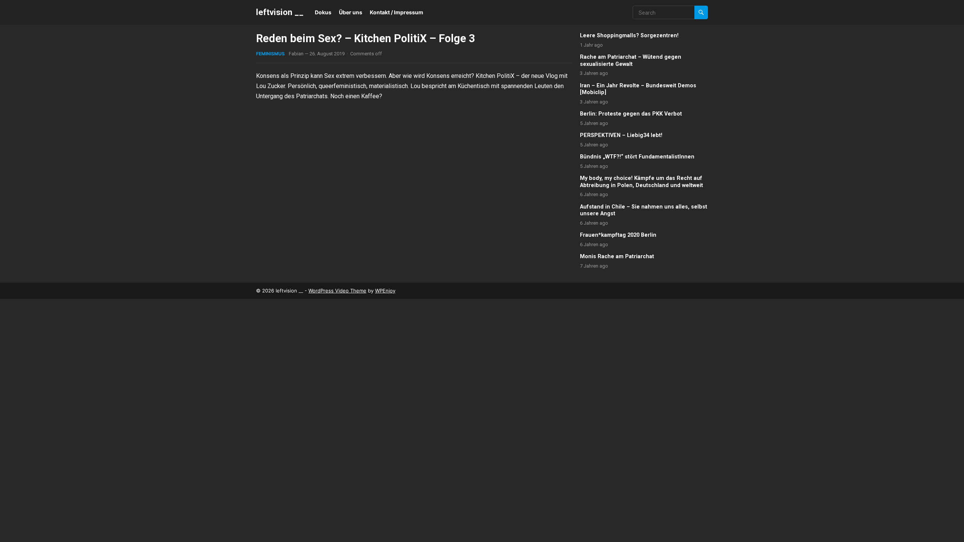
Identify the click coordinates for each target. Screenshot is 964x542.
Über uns (350, 12)
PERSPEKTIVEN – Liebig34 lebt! (621, 135)
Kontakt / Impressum (396, 12)
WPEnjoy (385, 291)
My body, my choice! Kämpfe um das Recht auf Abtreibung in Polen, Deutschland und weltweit (641, 182)
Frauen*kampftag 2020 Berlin (618, 235)
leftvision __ (280, 12)
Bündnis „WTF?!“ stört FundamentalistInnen (637, 157)
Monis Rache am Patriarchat (617, 256)
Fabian (296, 53)
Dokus (323, 12)
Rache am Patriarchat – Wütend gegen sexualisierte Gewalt (630, 60)
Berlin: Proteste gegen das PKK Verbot (631, 114)
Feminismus (270, 53)
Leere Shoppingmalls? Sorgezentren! (629, 35)
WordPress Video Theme (337, 291)
